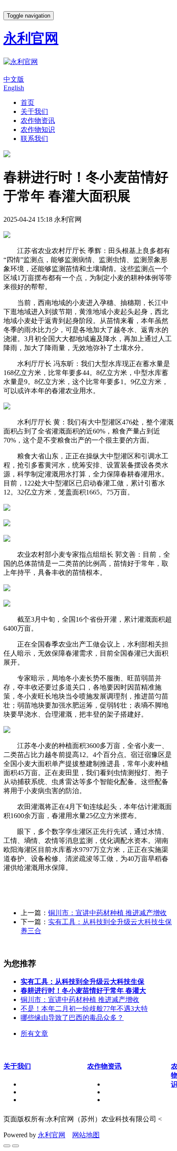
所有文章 (34, 1033)
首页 (27, 102)
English (13, 88)
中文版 (13, 79)
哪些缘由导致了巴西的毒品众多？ (72, 1017)
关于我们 (34, 111)
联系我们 (34, 138)
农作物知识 (38, 129)
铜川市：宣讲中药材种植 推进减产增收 (107, 912)
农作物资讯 (38, 120)
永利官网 (51, 1135)
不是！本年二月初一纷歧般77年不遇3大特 (84, 1008)
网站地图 (86, 1135)
